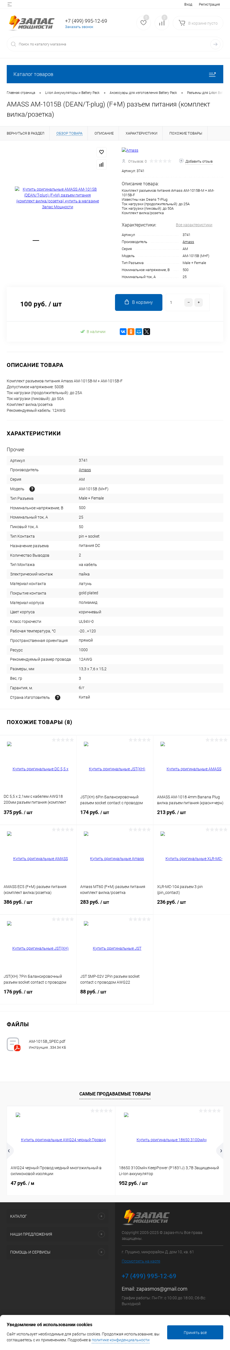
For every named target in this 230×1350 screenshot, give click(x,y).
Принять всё (195, 1332)
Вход (188, 4)
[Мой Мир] (138, 331)
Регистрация (209, 4)
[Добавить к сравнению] (101, 164)
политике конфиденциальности (121, 1340)
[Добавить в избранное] (101, 152)
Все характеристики (194, 225)
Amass (188, 242)
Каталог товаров (33, 74)
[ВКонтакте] (123, 331)
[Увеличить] (57, 198)
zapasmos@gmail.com (161, 1289)
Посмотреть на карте (141, 1261)
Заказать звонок (79, 27)
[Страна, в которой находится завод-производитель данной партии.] (57, 697)
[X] (146, 331)
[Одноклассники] (131, 331)
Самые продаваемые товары (115, 1094)
